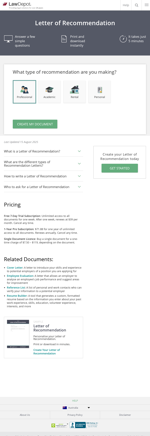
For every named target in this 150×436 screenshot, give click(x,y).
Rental (75, 97)
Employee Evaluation (20, 276)
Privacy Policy (75, 415)
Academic (50, 97)
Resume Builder (17, 295)
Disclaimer (125, 415)
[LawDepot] (17, 4)
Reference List (16, 287)
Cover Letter (15, 267)
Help (126, 5)
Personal (99, 97)
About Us (25, 415)
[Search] (136, 5)
